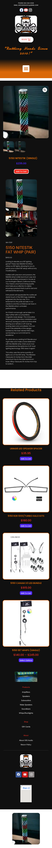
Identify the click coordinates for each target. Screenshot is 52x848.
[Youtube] (26, 10)
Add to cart (21, 171)
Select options (26, 660)
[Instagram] (30, 10)
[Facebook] (21, 10)
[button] (26, 68)
